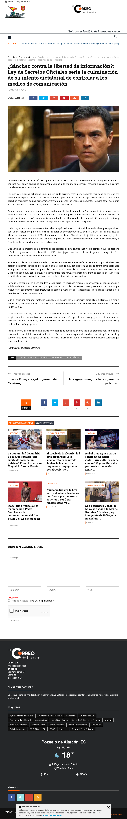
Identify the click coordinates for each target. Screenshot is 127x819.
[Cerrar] (108, 807)
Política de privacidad (42, 600)
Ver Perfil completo (17, 671)
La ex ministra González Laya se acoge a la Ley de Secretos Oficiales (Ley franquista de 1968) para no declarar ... (101, 512)
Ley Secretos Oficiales (27, 357)
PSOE (52, 729)
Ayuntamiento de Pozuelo (49, 715)
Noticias (14, 433)
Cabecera (70, 715)
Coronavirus (41, 720)
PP (44, 729)
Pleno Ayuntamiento (78, 724)
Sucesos (63, 729)
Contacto (12, 674)
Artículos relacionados (21, 423)
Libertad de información (52, 357)
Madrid (108, 720)
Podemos (96, 724)
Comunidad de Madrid (20, 720)
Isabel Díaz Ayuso (59, 720)
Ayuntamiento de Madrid (21, 715)
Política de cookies (52, 815)
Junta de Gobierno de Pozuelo (86, 720)
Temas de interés (15, 52)
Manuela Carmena (18, 724)
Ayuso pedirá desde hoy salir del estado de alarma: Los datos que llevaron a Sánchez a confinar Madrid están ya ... (63, 496)
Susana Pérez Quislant (82, 729)
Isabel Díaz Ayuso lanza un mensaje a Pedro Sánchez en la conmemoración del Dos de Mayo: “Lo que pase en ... (24, 513)
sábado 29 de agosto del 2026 (19, 1)
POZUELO (34, 729)
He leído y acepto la (32, 600)
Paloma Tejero (38, 724)
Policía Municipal (17, 729)
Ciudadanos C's (87, 715)
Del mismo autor (44, 423)
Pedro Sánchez (73, 357)
